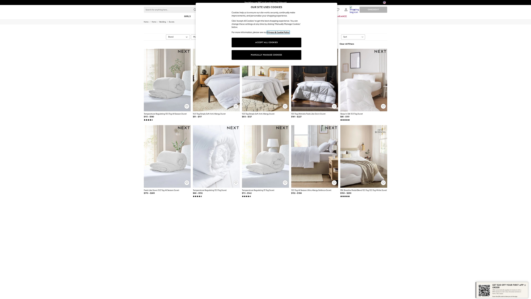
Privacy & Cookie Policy (278, 32)
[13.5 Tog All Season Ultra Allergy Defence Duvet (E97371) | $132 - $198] (314, 156)
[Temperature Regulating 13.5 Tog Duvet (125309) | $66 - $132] (216, 156)
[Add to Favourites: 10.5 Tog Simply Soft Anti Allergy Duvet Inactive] (236, 106)
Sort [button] (345, 37)
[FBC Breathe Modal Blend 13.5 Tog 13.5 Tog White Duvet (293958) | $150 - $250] (363, 156)
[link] (346, 10)
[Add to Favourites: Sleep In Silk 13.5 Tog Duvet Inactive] (383, 106)
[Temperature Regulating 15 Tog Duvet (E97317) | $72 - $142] (265, 156)
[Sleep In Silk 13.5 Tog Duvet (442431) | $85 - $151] (363, 80)
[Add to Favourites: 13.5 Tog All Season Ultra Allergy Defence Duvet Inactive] (334, 182)
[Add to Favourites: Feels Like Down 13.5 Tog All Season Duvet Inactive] (186, 182)
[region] (266, 34)
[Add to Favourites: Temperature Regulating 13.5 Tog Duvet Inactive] (236, 182)
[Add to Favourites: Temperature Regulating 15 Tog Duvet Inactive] (285, 182)
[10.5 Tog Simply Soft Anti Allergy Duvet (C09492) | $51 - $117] (216, 80)
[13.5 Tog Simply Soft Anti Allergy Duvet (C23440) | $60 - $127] (265, 80)
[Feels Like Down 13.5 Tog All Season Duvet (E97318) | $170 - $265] (167, 156)
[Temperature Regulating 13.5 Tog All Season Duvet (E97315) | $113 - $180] (167, 80)
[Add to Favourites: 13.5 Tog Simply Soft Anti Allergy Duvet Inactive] (285, 106)
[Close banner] (525, 285)
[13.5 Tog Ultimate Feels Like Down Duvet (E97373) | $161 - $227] (314, 80)
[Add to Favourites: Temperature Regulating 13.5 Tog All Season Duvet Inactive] (186, 106)
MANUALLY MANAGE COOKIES (266, 55)
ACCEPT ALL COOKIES (266, 42)
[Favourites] (338, 10)
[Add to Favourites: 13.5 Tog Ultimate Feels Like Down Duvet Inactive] (334, 106)
